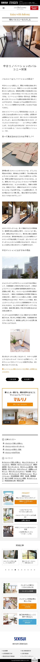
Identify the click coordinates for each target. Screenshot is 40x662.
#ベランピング (14, 474)
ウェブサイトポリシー (27, 656)
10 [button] (34, 570)
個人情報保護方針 (26, 650)
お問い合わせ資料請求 (34, 7)
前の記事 (13, 379)
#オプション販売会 (26, 467)
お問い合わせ (26, 520)
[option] (10, 557)
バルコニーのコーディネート (14, 446)
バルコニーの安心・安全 (13, 449)
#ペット (5, 471)
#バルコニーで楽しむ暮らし (11, 462)
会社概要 (5, 650)
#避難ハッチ (33, 469)
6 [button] (22, 570)
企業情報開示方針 (7, 653)
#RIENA (13, 464)
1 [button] (6, 570)
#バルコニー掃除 (20, 478)
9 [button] (31, 570)
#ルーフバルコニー (28, 462)
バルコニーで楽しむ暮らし (14, 443)
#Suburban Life (10, 480)
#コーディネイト (13, 467)
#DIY (22, 476)
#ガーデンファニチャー (17, 471)
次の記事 (27, 379)
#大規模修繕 (15, 476)
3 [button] (12, 570)
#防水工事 (20, 480)
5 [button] (18, 570)
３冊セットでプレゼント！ (26, 501)
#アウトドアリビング (24, 464)
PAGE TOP (34, 660)
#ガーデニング (22, 469)
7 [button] (25, 570)
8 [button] (28, 570)
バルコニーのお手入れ (12, 452)
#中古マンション (26, 474)
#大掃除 (28, 471)
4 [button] (15, 570)
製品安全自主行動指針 (9, 656)
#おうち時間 (9, 478)
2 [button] (9, 570)
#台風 (27, 476)
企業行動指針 (25, 653)
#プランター (12, 469)
